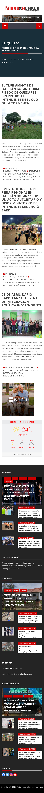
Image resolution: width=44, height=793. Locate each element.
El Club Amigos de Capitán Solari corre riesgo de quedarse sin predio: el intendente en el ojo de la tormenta (21, 94)
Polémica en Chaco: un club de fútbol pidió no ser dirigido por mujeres (29, 528)
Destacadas (9, 277)
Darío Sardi (26, 177)
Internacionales (18, 696)
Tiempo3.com (26, 454)
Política (20, 376)
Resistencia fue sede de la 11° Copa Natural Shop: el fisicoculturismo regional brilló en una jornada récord (20, 493)
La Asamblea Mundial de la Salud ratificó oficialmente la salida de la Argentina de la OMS (29, 755)
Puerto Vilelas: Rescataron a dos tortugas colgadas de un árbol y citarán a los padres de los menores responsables (29, 652)
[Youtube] (15, 774)
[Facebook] (3, 774)
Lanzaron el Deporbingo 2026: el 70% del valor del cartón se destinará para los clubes (29, 544)
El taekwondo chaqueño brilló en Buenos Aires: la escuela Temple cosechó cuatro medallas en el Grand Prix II (29, 515)
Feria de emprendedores (19, 282)
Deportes (7, 478)
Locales (21, 367)
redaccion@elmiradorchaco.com (19, 674)
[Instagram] (11, 774)
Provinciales (20, 171)
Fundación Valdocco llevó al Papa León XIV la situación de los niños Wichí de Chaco (30, 740)
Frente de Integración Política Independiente (20, 373)
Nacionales (23, 478)
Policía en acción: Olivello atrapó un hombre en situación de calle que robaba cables (30, 620)
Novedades (8, 171)
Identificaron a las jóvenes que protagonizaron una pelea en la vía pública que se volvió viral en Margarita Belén (28, 637)
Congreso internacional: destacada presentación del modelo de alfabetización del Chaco (29, 725)
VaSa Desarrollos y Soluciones (30, 787)
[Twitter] (7, 774)
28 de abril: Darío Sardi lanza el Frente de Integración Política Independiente (22, 300)
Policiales (23, 590)
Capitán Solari (14, 174)
